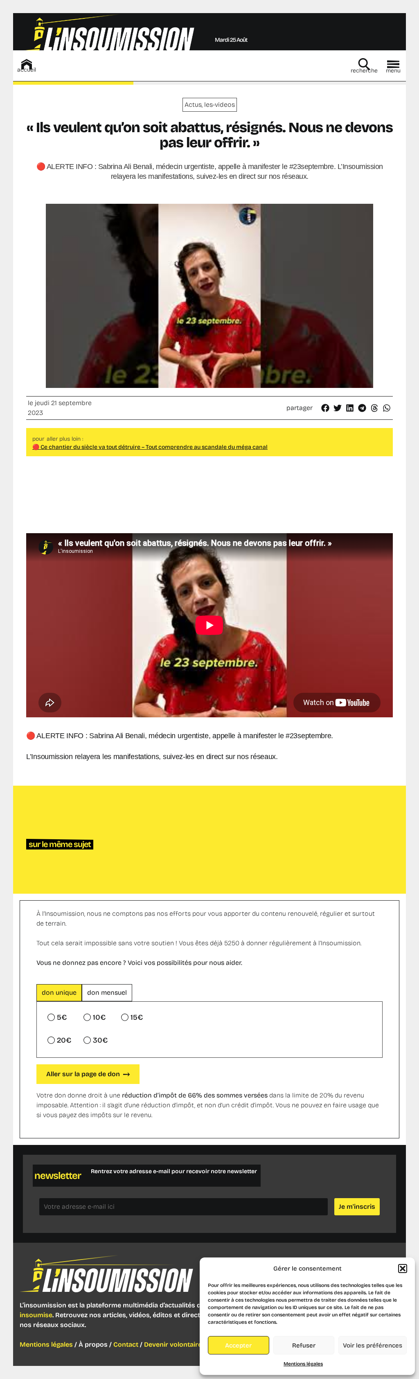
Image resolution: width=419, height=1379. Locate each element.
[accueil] (26, 64)
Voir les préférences (372, 1345)
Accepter (238, 1345)
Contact (125, 1344)
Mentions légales (303, 1364)
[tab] (59, 992)
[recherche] (364, 64)
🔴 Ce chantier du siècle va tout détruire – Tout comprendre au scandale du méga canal (150, 447)
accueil (26, 69)
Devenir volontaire (173, 1344)
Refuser (303, 1345)
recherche (364, 70)
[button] (403, 1268)
